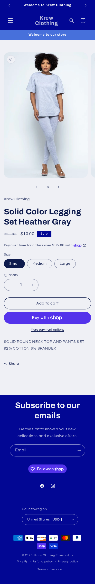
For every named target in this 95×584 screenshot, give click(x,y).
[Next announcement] (85, 5)
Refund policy (43, 561)
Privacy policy (68, 561)
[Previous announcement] (9, 5)
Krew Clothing (44, 555)
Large (65, 263)
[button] (10, 20)
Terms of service (50, 569)
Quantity (11, 275)
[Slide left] (36, 187)
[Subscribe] (79, 450)
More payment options (47, 329)
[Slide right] (58, 187)
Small (14, 263)
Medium (39, 263)
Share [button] (14, 364)
